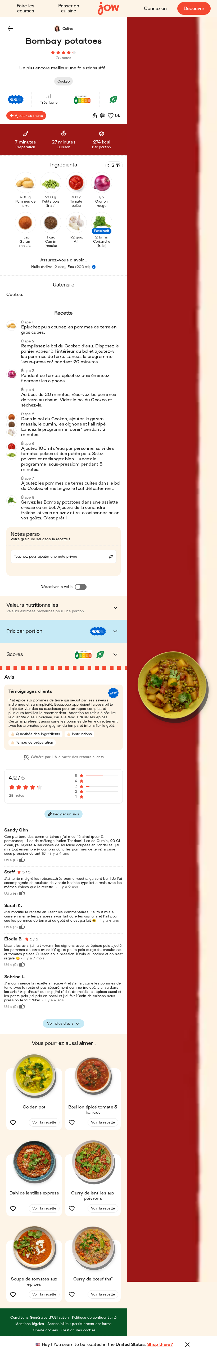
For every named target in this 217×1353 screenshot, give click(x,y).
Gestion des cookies (78, 1330)
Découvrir (194, 8)
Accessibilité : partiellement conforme (79, 1324)
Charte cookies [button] (45, 1330)
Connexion (155, 8)
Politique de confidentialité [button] (94, 1317)
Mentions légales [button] (29, 1324)
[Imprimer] (102, 115)
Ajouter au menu (29, 116)
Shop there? (160, 1344)
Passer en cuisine (68, 8)
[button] (10, 28)
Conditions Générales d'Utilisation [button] (39, 1317)
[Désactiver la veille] (81, 587)
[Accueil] (108, 8)
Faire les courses (25, 8)
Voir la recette (44, 1122)
